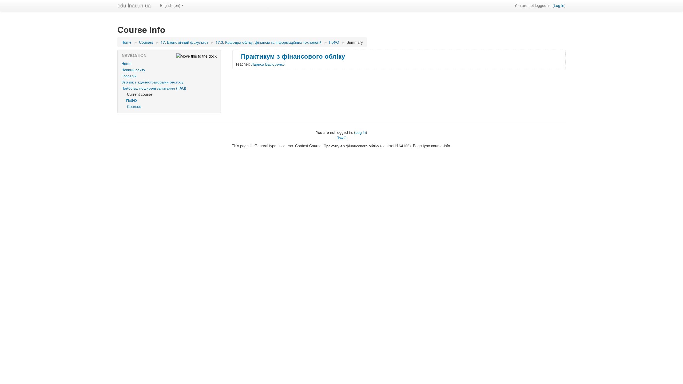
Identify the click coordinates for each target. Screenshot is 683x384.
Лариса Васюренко (268, 64)
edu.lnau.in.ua (134, 5)
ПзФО (341, 137)
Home (126, 63)
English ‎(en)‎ (170, 5)
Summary (355, 42)
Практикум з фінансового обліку (293, 56)
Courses (134, 106)
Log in (559, 5)
